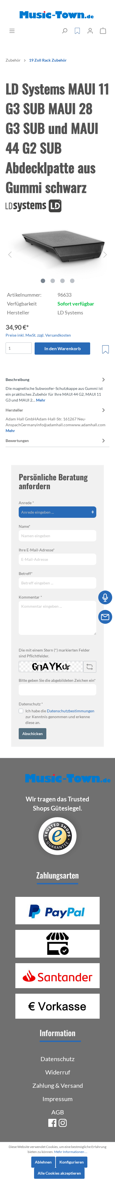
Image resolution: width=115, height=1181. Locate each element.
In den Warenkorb (62, 348)
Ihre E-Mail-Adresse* (37, 549)
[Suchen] (64, 31)
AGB (57, 1112)
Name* (24, 526)
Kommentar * (30, 597)
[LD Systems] (57, 206)
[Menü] (12, 31)
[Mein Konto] (90, 31)
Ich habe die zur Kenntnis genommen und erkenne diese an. (59, 716)
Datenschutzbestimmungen (70, 710)
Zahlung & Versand (57, 1085)
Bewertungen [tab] (17, 440)
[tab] (56, 389)
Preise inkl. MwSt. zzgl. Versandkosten (38, 335)
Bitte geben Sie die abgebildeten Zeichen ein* (57, 680)
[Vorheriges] (10, 255)
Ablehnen (43, 1162)
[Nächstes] (105, 255)
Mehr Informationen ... (70, 1152)
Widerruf (57, 1072)
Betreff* (26, 573)
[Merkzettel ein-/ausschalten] (105, 349)
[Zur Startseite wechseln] (57, 15)
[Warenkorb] (103, 31)
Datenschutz (57, 1059)
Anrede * (26, 502)
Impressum (57, 1098)
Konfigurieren (71, 1162)
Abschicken (32, 733)
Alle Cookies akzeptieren (59, 1173)
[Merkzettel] (77, 31)
